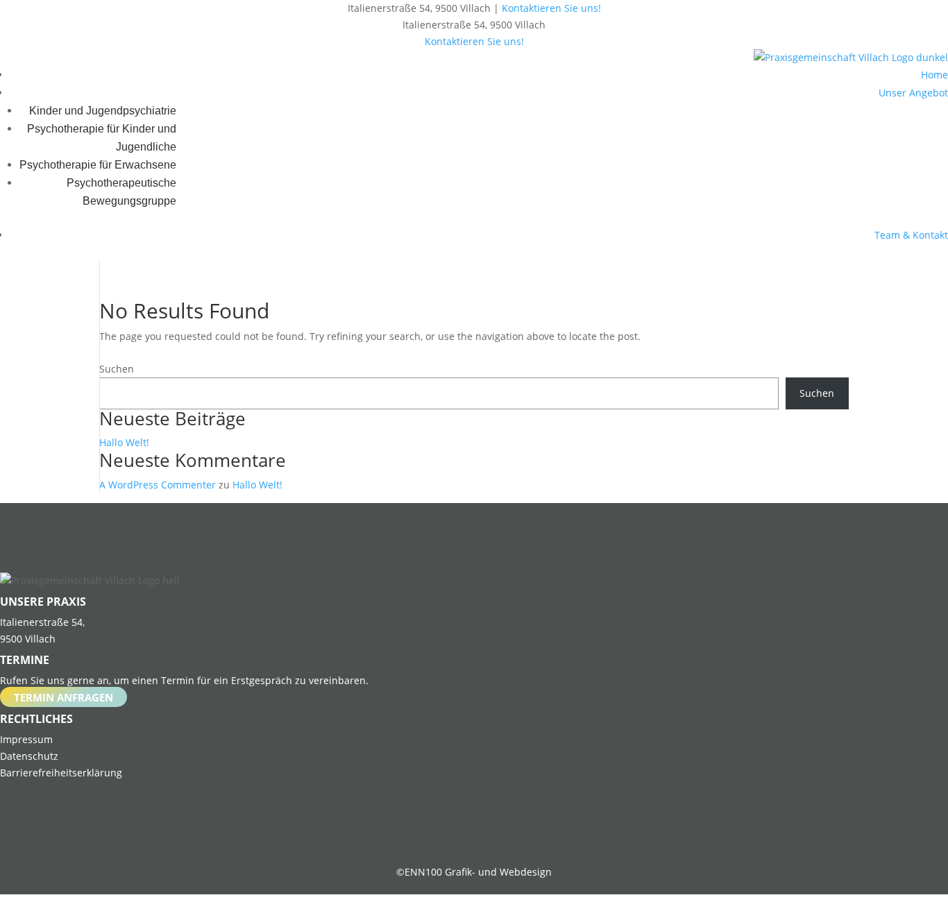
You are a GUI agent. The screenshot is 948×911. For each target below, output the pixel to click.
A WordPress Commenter (157, 484)
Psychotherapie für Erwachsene (97, 165)
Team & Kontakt (911, 234)
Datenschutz (29, 756)
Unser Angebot (913, 92)
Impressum (26, 739)
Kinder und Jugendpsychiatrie (102, 111)
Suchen (116, 368)
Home (934, 74)
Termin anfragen (63, 697)
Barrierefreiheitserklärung (61, 772)
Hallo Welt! (124, 442)
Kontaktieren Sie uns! (551, 8)
